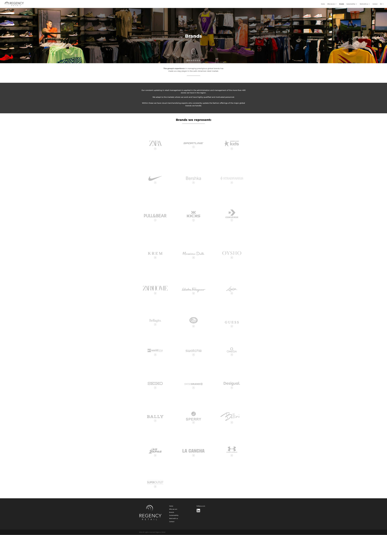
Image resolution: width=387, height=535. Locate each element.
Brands (341, 4)
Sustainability (350, 4)
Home (323, 4)
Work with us (364, 4)
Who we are (331, 4)
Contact (375, 4)
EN (381, 4)
